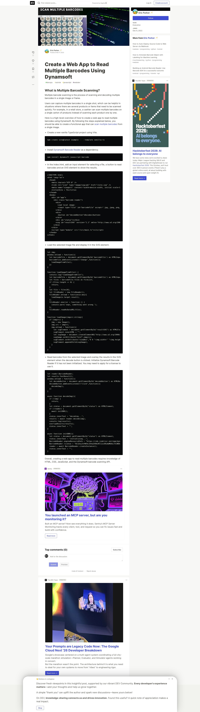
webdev (76, 82)
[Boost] (33, 77)
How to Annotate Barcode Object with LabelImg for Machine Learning (147, 58)
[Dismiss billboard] (172, 679)
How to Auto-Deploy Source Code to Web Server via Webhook (149, 46)
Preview (64, 564)
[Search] (39, 3)
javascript (66, 82)
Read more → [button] (52, 673)
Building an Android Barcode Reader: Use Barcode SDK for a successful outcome (148, 70)
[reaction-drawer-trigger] (33, 53)
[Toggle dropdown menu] (121, 468)
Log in (148, 3)
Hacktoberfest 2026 (141, 165)
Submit (53, 564)
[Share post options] (33, 85)
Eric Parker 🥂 (56, 50)
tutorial (57, 82)
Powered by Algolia (98, 3)
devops (49, 82)
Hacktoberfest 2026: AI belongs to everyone (147, 152)
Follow (150, 18)
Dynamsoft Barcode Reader (67, 150)
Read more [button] (51, 536)
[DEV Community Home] (32, 3)
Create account (161, 3)
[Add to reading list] (33, 70)
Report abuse (91, 571)
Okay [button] (40, 708)
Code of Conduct (77, 571)
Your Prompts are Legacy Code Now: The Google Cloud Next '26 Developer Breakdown (82, 648)
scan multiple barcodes (105, 124)
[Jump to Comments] (33, 61)
